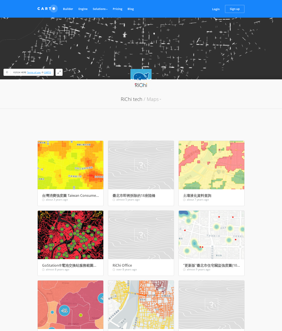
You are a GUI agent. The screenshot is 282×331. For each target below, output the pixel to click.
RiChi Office (122, 265)
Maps (153, 99)
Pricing (117, 9)
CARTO (47, 72)
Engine (82, 9)
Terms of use (34, 72)
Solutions (99, 9)
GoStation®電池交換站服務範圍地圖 (70, 265)
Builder (68, 9)
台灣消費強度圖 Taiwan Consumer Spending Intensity (70, 195)
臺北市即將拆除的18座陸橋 (134, 195)
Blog (131, 9)
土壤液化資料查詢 (197, 195)
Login (216, 9)
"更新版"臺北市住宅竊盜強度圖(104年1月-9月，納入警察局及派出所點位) (211, 265)
